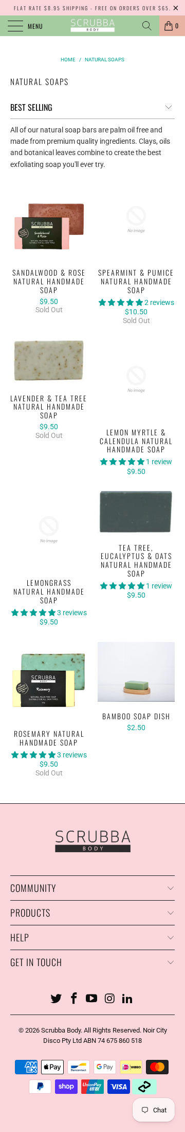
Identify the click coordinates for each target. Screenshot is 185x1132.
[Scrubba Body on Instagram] (110, 999)
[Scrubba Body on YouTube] (92, 999)
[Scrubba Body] (92, 25)
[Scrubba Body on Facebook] (74, 999)
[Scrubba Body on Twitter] (56, 999)
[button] (121, 302)
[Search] (147, 25)
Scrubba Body (61, 1030)
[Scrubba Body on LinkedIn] (128, 999)
